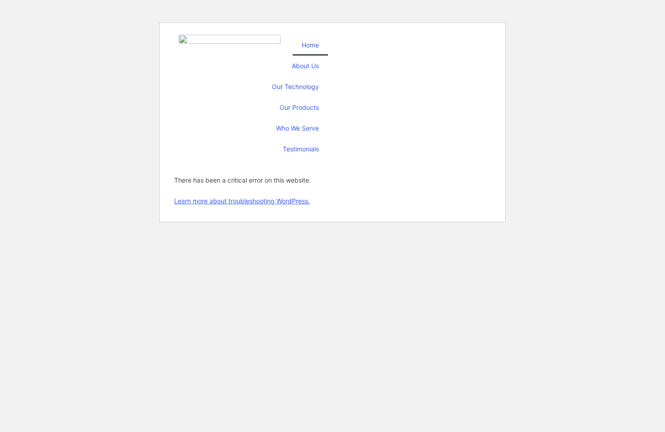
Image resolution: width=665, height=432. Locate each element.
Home (310, 45)
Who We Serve (297, 128)
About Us (305, 66)
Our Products (299, 107)
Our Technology (295, 86)
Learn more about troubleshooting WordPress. (242, 201)
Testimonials (301, 149)
